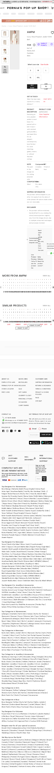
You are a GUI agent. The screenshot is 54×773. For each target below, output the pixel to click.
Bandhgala (6, 642)
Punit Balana (6, 506)
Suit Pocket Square (35, 635)
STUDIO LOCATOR (8, 389)
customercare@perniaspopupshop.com (16, 422)
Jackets (30, 621)
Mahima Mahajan (30, 501)
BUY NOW (32, 86)
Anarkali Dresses (34, 693)
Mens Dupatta (16, 642)
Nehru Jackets (39, 702)
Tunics (49, 616)
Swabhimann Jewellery (10, 595)
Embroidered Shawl (9, 683)
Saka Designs (43, 718)
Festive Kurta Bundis (9, 647)
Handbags (5, 676)
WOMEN (6, 1)
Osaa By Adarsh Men (38, 494)
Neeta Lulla (7, 518)
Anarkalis (13, 614)
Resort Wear (6, 621)
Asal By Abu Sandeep (32, 491)
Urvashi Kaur (40, 535)
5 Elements (30, 599)
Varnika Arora (7, 590)
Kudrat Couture (46, 566)
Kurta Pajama (12, 640)
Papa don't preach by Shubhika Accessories (18, 604)
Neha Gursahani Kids (21, 718)
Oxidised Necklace (45, 671)
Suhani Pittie (6, 607)
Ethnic (27, 645)
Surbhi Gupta (25, 530)
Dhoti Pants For (7, 695)
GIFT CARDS (23, 392)
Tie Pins (23, 635)
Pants (49, 633)
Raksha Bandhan (37, 728)
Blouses (23, 623)
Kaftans (43, 616)
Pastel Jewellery (8, 666)
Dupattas (6, 623)
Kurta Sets (22, 614)
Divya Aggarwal (8, 523)
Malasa (16, 530)
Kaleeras (26, 659)
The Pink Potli (29, 590)
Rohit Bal (39, 508)
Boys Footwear (23, 707)
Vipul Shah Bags (9, 602)
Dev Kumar (47, 554)
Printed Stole (23, 683)
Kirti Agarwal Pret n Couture (25, 721)
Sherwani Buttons (41, 638)
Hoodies (46, 635)
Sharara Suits (7, 693)
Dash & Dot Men (13, 544)
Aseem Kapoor (7, 537)
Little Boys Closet (8, 716)
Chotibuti (32, 714)
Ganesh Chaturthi (25, 730)
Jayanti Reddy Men (9, 580)
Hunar (25, 592)
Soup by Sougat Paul (21, 525)
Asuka (13, 551)
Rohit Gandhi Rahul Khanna (12, 515)
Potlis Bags (35, 674)
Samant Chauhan (22, 520)
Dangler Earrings (37, 669)
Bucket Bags (20, 678)
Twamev (30, 551)
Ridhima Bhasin (19, 508)
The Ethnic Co (7, 554)
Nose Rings (7, 659)
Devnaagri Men (24, 556)
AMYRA (19, 602)
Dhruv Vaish (25, 544)
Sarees (29, 614)
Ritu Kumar (30, 508)
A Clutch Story (7, 599)
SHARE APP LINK (46, 434)
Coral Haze (47, 599)
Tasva (4, 544)
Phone (44, 429)
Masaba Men (26, 568)
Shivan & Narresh (9, 498)
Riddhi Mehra (7, 508)
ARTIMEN (37, 561)
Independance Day (19, 728)
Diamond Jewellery (36, 666)
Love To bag (18, 590)
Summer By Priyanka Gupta (12, 496)
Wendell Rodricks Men (10, 578)
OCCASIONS (23, 402)
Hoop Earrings (16, 671)
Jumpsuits (38, 621)
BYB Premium (42, 721)
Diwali (4, 728)
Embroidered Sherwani (19, 704)
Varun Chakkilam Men (26, 580)
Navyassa (19, 716)
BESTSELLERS (23, 382)
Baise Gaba (28, 496)
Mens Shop (22, 647)
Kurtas (38, 633)
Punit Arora (21, 571)
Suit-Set (31, 638)
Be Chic (39, 599)
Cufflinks (19, 645)
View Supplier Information (44, 115)
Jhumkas (48, 669)
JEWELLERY (24, 1)
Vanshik (5, 549)
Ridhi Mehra (38, 496)
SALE (20, 389)
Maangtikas (17, 659)
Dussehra (13, 730)
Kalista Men (20, 566)
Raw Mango (6, 489)
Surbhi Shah (34, 520)
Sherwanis (6, 616)
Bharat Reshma (28, 554)
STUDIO (46, 1)
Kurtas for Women (40, 614)
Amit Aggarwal (18, 518)
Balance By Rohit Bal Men (29, 578)
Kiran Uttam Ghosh (15, 501)
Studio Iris (44, 532)
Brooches (28, 650)
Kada (4, 674)
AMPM (31, 31)
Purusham (17, 554)
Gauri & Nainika (30, 498)
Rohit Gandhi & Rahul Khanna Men (30, 573)
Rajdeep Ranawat (19, 506)
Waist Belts (21, 676)
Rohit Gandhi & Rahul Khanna (13, 510)
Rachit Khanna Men (26, 561)
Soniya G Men (22, 576)
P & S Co (14, 714)
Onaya (19, 498)
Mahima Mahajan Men (11, 568)
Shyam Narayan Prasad (24, 523)
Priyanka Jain (7, 525)
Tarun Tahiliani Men (25, 559)
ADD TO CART (46, 86)
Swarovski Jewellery (26, 664)
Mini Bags (30, 678)
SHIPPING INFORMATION (43, 382)
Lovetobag (34, 597)
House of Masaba (8, 528)
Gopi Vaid (34, 525)
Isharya (17, 587)
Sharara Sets (29, 616)
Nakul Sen (48, 501)
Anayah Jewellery (21, 597)
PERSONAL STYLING (25, 399)
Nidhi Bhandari (19, 599)
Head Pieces (42, 659)
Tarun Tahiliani (7, 513)
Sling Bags (40, 676)
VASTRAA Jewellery (9, 592)
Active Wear (6, 650)
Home (4, 26)
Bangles (40, 657)
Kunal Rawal (21, 551)
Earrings (14, 657)
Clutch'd (39, 590)
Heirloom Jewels (35, 661)
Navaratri (5, 730)
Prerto (28, 607)
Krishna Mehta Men (10, 556)
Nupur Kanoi (7, 503)
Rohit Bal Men (41, 549)
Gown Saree (45, 623)
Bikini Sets (16, 621)
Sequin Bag (17, 681)
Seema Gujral (30, 510)
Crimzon (35, 607)
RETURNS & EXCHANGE (43, 385)
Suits (44, 633)
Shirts (24, 633)
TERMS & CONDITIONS (43, 389)
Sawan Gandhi (33, 528)
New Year (26, 733)
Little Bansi (23, 714)
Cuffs (20, 657)
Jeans (4, 640)
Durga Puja (37, 730)
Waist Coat (14, 635)
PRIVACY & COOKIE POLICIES (42, 393)
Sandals (16, 674)
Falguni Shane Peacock (10, 494)
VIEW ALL (46, 276)
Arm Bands (17, 661)
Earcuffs (34, 659)
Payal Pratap (43, 503)
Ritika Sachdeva (18, 607)
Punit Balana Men (38, 556)
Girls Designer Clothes (10, 690)
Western (33, 645)
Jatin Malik (47, 559)
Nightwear (15, 623)
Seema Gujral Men (8, 576)
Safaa (45, 530)
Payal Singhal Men (8, 571)
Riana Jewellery (8, 597)
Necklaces (5, 657)
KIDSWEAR (36, 1)
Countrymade (36, 544)
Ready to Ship (16, 626)
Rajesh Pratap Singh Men (39, 547)
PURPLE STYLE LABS (8, 382)
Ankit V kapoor (7, 547)
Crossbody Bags (8, 678)
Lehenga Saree (33, 623)
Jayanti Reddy (42, 498)
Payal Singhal (19, 513)
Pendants (46, 661)
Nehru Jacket (15, 633)
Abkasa (45, 561)
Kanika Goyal (39, 523)
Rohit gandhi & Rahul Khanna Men (21, 549)
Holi (9, 728)
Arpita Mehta (21, 528)
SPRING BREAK (34, 576)
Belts (22, 674)
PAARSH (35, 568)
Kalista (4, 501)
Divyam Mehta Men (22, 547)
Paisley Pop (40, 604)
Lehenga (23, 690)
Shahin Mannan (28, 535)
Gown (20, 616)
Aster (19, 592)
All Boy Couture (7, 721)
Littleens (34, 718)
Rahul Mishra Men (33, 571)
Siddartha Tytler (43, 510)
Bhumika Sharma (8, 520)
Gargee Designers (8, 566)
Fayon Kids (6, 714)
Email (34, 429)
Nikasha (39, 515)
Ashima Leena (29, 515)
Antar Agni (6, 491)
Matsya (43, 528)
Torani (49, 528)
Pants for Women (37, 618)
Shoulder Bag (7, 681)
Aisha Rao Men (7, 563)
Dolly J (44, 491)
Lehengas (5, 614)
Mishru (41, 501)
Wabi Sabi (6, 551)
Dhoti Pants (25, 618)
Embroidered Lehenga (35, 690)
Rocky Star (24, 494)
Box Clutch (27, 681)
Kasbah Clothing (33, 566)
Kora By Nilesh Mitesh (44, 580)
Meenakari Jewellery (9, 664)
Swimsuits (47, 621)
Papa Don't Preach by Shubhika (25, 503)
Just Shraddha (26, 595)
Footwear (16, 650)
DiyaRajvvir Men (32, 563)
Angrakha (41, 640)
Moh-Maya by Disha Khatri (31, 587)
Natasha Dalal (17, 489)
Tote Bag (38, 678)
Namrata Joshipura (32, 518)
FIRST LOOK (6, 392)
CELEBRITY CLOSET (25, 395)
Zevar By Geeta (34, 592)
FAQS (37, 397)
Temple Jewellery (21, 666)
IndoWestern (43, 645)
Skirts (24, 621)
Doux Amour (44, 597)
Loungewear (46, 642)
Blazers (23, 638)
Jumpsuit (26, 642)
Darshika (38, 554)
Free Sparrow (7, 718)
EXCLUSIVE (22, 385)
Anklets (25, 661)
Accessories (36, 642)
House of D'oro (38, 595)
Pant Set (46, 647)
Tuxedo (33, 640)
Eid (29, 728)
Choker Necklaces (29, 671)
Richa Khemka (7, 532)
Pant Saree (6, 626)
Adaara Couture (33, 532)
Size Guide (44, 64)
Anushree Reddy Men (9, 561)
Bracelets (27, 657)
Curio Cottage (7, 587)
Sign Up (44, 478)
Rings (34, 657)
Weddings (5, 733)
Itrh (15, 532)
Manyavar (48, 496)
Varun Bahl (47, 515)
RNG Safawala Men (9, 573)
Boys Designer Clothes (10, 702)
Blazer (37, 704)
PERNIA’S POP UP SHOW (10, 385)
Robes (4, 638)
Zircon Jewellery (41, 664)
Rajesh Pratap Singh (35, 506)
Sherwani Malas (9, 645)
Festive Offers (28, 626)
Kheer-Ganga (40, 551)
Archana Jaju (37, 530)
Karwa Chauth (16, 733)
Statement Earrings (22, 669)
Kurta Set (16, 693)
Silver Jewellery (7, 669)
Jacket (31, 704)
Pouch (13, 676)
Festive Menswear (35, 647)
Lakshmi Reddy (43, 714)
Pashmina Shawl (39, 681)
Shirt (43, 704)
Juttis (27, 674)
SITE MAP (38, 401)
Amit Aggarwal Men (9, 559)
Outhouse (47, 590)
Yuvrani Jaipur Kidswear (34, 716)
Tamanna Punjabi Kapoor (11, 535)
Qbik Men (37, 559)
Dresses (14, 616)
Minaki (48, 595)
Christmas (47, 730)
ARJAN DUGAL (19, 563)
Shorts (10, 638)
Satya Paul (40, 489)
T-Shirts (17, 638)
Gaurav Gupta (31, 513)
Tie (22, 650)
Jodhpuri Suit (24, 640)
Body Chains (6, 661)
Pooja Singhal (29, 489)
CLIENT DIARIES (24, 405)
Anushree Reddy (17, 491)
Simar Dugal (7, 530)
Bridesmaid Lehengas (11, 618)
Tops (37, 616)
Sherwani (31, 633)
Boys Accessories (36, 707)
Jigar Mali (21, 532)
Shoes (9, 674)
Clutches (44, 674)
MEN (14, 1)
